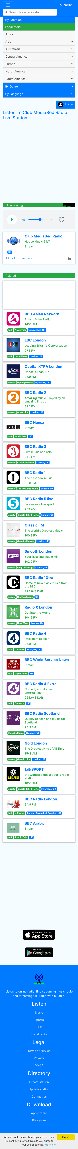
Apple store (39, 1113)
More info (50, 1144)
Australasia (12, 49)
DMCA (39, 1065)
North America (15, 71)
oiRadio (65, 5)
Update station (39, 1089)
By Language (14, 94)
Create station (39, 1082)
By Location (13, 20)
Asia (8, 41)
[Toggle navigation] (8, 5)
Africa (9, 34)
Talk (39, 1027)
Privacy (39, 1058)
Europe (10, 64)
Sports (39, 1020)
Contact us (39, 1096)
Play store (39, 1120)
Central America (16, 56)
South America (15, 79)
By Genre (11, 86)
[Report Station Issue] (70, 258)
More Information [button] (18, 258)
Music (39, 1012)
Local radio (13, 27)
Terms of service (39, 1051)
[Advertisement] (39, 162)
